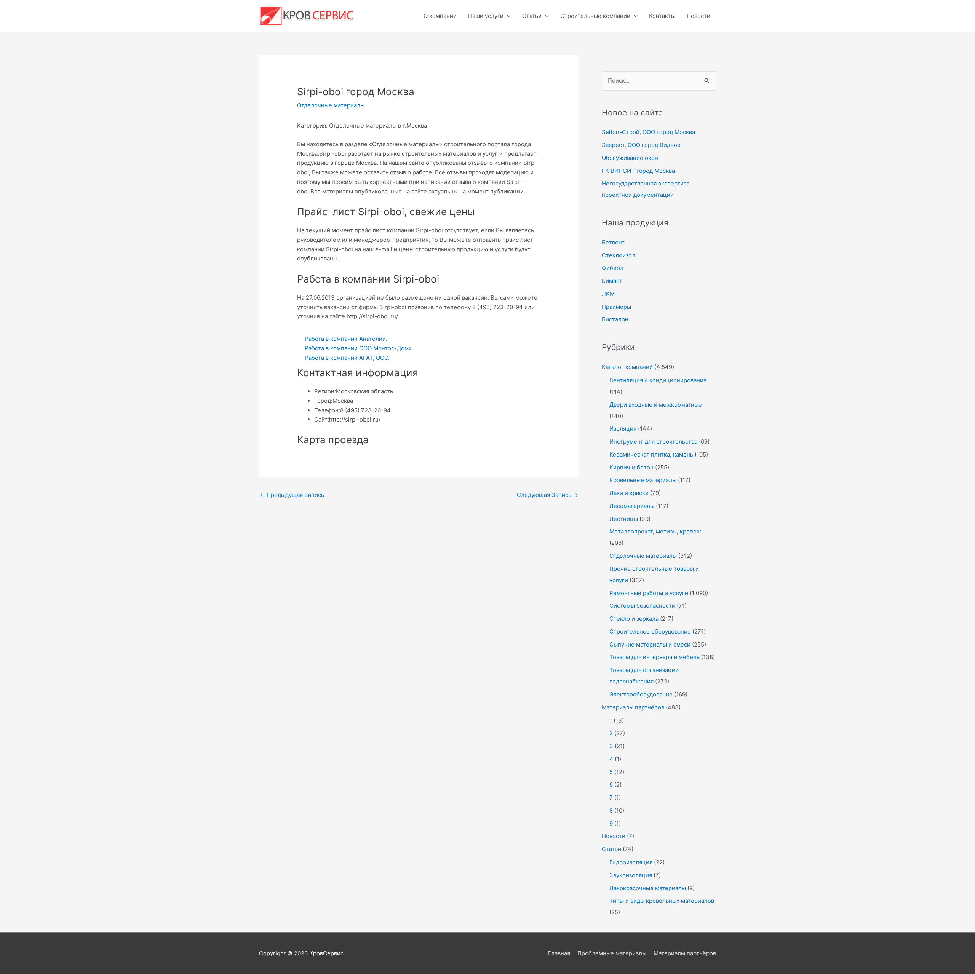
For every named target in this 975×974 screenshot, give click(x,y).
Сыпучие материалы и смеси (649, 644)
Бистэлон (615, 319)
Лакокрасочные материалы (647, 888)
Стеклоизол (618, 255)
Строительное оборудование (650, 631)
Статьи (532, 15)
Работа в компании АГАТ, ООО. (347, 357)
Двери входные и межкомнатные (655, 404)
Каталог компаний (627, 366)
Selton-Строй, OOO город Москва (648, 132)
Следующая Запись (547, 494)
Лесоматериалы (631, 505)
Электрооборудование (641, 694)
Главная (559, 953)
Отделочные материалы (330, 105)
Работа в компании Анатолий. (346, 338)
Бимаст (612, 280)
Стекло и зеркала (634, 618)
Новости (698, 15)
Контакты (662, 15)
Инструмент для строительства (653, 441)
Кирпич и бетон (631, 467)
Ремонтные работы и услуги (648, 593)
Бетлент (613, 242)
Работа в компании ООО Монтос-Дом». (359, 348)
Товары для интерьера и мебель (654, 657)
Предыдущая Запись (292, 494)
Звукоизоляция (630, 875)
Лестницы (623, 518)
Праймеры (616, 306)
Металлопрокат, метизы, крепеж (655, 531)
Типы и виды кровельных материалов (661, 900)
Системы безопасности (642, 605)
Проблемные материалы (611, 953)
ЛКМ (608, 293)
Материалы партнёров (633, 707)
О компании (440, 15)
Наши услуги (485, 15)
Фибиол (612, 267)
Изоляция (622, 428)
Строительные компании (595, 15)
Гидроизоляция (630, 862)
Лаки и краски (629, 493)
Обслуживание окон (630, 157)
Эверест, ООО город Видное (641, 144)
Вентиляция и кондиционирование (658, 380)
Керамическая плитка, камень (651, 454)
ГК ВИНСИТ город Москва (638, 170)
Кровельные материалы (642, 480)
